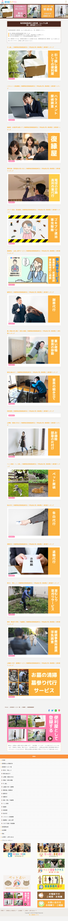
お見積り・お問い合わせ (8, 837)
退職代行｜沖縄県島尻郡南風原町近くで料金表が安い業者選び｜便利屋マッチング (30, 544)
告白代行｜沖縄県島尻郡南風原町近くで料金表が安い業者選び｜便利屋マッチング (30, 505)
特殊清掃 (5, 810)
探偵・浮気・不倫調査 (8, 800)
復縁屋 (4, 807)
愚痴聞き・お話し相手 (8, 820)
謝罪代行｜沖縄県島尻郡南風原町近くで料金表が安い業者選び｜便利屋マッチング (30, 292)
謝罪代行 (5, 793)
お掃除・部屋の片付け (8, 777)
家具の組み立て (6, 773)
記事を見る (12, 78)
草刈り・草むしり (7, 770)
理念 (3, 833)
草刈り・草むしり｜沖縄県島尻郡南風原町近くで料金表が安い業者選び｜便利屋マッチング (33, 583)
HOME (3, 760)
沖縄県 (24, 707)
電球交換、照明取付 (8, 790)
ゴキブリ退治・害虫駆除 (9, 823)
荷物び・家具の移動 (8, 780)
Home (6, 707)
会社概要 (4, 830)
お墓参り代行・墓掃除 (8, 787)
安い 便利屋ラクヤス (34, 915)
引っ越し (5, 783)
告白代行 (5, 813)
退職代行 (5, 797)
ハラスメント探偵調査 (8, 816)
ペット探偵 (5, 803)
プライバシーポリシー (7, 840)
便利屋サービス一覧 (15, 707)
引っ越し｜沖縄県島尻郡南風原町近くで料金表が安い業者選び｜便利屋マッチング (30, 47)
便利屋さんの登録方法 (7, 763)
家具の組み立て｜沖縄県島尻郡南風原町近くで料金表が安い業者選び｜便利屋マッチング (32, 372)
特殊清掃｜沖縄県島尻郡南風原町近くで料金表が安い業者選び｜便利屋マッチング (30, 411)
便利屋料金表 (5, 827)
